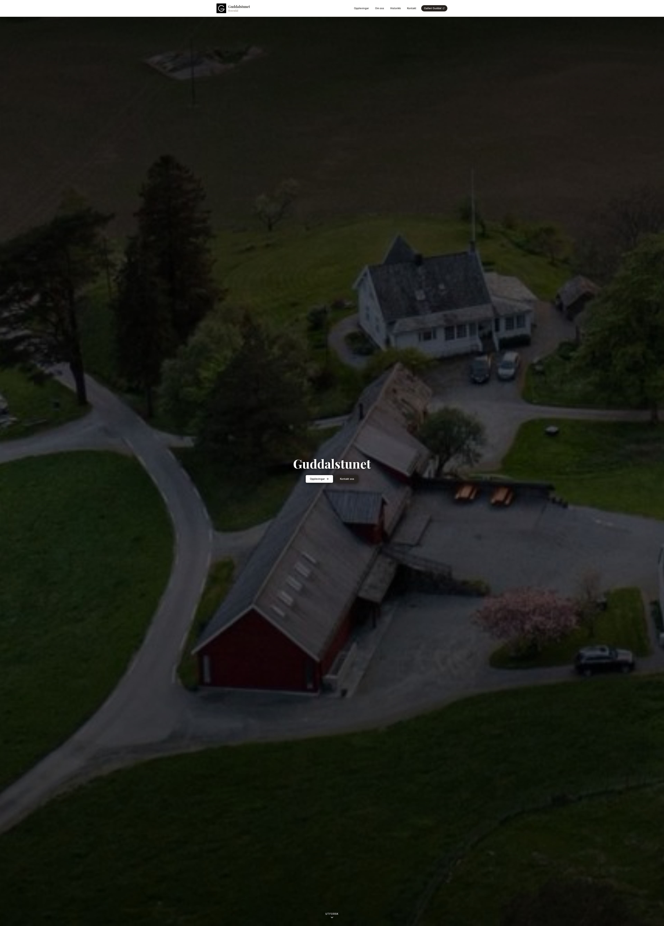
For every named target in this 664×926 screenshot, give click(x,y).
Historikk (395, 8)
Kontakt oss (347, 478)
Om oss (379, 8)
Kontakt (411, 8)
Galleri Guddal (432, 8)
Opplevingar (361, 8)
